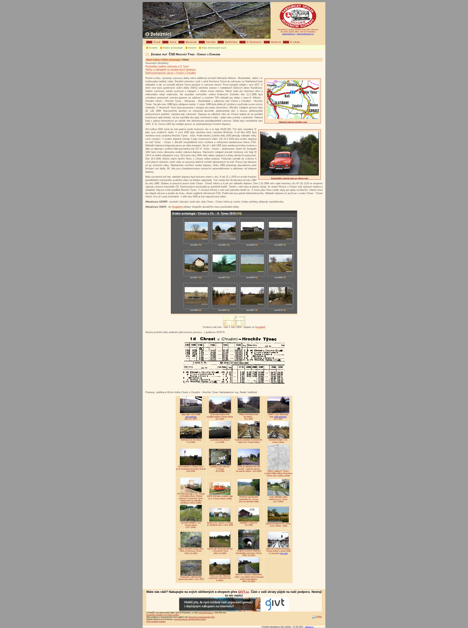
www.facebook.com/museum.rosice (190, 619)
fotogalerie (177, 206)
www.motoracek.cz (305, 34)
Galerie (276, 42)
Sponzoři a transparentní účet (201, 617)
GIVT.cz (243, 592)
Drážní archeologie (173, 48)
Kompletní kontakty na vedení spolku (162, 615)
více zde (284, 553)
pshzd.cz (309, 627)
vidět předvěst (280, 417)
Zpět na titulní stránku (155, 621)
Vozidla (211, 42)
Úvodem (153, 48)
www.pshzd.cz (288, 34)
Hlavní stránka (153, 60)
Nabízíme (231, 42)
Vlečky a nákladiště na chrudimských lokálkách (170, 69)
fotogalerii (260, 327)
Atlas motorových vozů (214, 48)
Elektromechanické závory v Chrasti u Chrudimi (170, 73)
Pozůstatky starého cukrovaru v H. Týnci (167, 66)
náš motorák (191, 417)
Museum (191, 42)
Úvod (157, 42)
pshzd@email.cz (206, 613)
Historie (192, 48)
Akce (173, 42)
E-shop (295, 42)
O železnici (158, 34)
